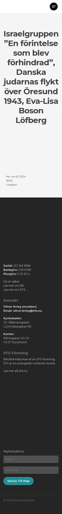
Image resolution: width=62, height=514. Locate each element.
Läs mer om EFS (14, 289)
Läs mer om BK (13, 285)
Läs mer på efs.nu (15, 371)
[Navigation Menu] (54, 6)
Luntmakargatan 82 (17, 326)
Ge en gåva (11, 281)
